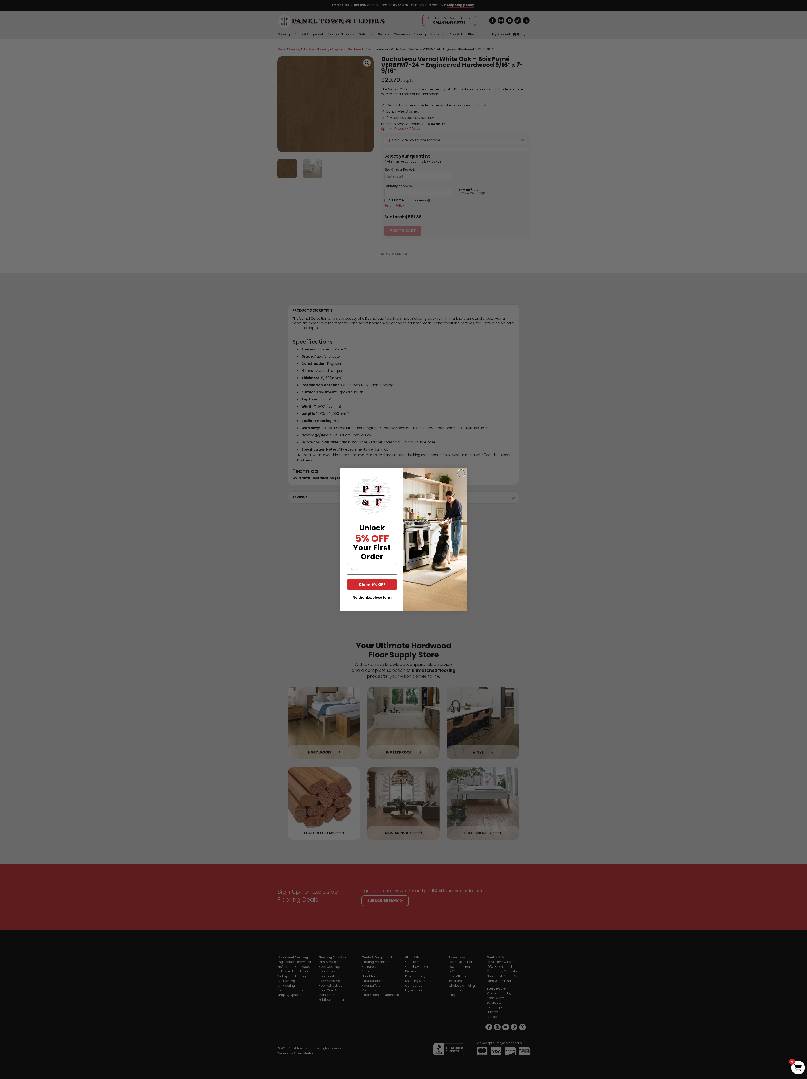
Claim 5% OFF (372, 584)
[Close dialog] (461, 473)
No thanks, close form (372, 597)
